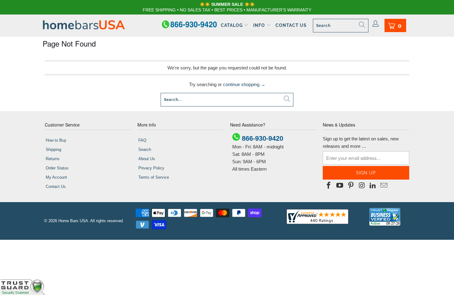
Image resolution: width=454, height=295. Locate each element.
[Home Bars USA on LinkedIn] (373, 186)
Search (144, 149)
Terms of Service (153, 177)
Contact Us (291, 25)
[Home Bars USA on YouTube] (340, 186)
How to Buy (56, 140)
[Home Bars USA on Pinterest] (350, 186)
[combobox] (340, 25)
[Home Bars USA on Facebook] (329, 186)
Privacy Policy (151, 168)
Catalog (232, 25)
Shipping (53, 149)
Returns (53, 158)
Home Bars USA (73, 220)
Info (259, 25)
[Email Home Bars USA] (384, 186)
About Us (146, 158)
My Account (56, 177)
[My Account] (376, 24)
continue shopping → (244, 84)
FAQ (142, 140)
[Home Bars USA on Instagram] (362, 186)
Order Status (57, 168)
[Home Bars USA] (84, 25)
